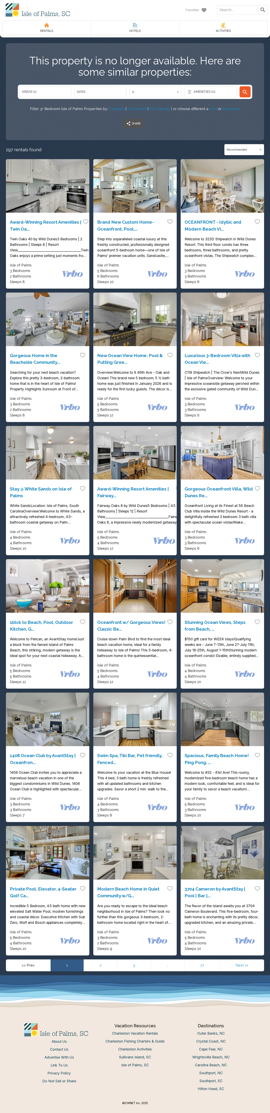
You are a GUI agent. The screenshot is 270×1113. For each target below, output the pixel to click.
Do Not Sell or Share (59, 1081)
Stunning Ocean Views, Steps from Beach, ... (215, 626)
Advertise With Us (59, 1057)
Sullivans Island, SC (135, 1057)
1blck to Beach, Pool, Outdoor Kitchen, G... (41, 626)
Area (213, 109)
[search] (245, 91)
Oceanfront (137, 109)
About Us (59, 1041)
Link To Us (59, 1065)
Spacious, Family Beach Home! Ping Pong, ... (217, 759)
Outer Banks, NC (211, 1033)
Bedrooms (231, 109)
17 (202, 965)
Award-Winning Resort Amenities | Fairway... (133, 492)
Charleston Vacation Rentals (135, 1033)
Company (117, 109)
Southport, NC (211, 1073)
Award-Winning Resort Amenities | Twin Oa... (45, 225)
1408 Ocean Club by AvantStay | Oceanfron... (43, 759)
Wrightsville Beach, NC (211, 1057)
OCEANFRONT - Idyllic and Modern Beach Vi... (213, 225)
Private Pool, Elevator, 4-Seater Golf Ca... (43, 892)
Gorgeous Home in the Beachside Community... (35, 359)
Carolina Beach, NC (211, 1065)
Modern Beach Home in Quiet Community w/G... (128, 892)
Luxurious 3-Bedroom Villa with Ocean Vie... (217, 359)
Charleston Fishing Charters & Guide (135, 1041)
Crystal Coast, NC (211, 1041)
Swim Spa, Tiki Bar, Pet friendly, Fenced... (129, 759)
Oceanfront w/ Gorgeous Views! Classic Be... (131, 626)
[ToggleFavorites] (86, 221)
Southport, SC (211, 1081)
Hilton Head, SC (211, 1089)
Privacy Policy (59, 1073)
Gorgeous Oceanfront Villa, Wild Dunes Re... (219, 492)
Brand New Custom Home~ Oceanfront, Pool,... (125, 225)
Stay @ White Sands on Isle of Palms (41, 492)
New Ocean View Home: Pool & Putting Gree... (130, 359)
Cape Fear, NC (211, 1049)
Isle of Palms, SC (135, 1065)
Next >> (242, 965)
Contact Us (59, 1049)
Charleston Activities (135, 1049)
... (168, 965)
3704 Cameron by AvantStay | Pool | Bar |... (215, 892)
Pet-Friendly (159, 109)
